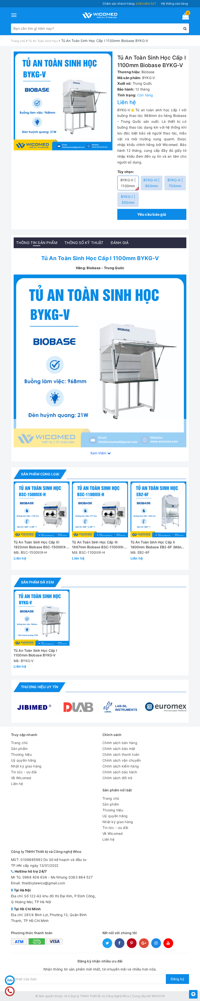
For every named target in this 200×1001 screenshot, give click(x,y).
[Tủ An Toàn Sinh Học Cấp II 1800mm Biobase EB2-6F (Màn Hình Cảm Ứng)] (158, 509)
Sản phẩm (19, 748)
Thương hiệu (21, 754)
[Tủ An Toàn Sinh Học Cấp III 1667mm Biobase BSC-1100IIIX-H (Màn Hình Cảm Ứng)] (100, 509)
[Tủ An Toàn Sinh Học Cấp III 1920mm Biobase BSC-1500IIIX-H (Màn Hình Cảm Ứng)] (42, 509)
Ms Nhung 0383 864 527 (72, 877)
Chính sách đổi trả (117, 778)
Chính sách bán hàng (119, 743)
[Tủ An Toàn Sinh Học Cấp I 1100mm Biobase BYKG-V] (100, 360)
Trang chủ (19, 743)
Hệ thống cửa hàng (174, 3)
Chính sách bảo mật (118, 748)
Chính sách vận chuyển (121, 760)
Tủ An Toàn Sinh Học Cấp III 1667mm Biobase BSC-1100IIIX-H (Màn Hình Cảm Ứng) (99, 545)
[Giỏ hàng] (184, 17)
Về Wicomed (21, 778)
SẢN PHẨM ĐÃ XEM (37, 582)
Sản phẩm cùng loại (40, 474)
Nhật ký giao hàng (26, 766)
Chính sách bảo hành (119, 772)
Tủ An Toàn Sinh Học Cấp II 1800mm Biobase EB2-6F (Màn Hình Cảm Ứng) (156, 545)
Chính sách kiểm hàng (120, 766)
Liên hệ (17, 784)
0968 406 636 (34, 877)
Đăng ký (177, 979)
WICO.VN (158, 996)
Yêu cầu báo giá (151, 214)
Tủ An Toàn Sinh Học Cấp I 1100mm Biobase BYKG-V (35, 652)
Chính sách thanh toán (120, 754)
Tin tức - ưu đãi (24, 772)
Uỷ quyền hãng (23, 760)
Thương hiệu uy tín (39, 687)
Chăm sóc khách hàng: (129, 3)
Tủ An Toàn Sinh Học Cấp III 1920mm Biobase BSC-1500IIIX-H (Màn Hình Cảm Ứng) (41, 545)
